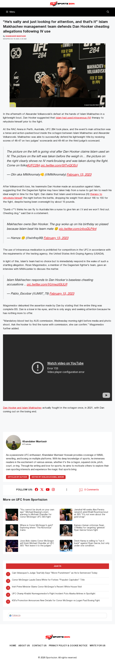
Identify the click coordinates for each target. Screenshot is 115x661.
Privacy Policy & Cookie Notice (68, 646)
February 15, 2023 (61, 293)
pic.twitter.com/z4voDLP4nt (77, 229)
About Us (24, 646)
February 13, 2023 (79, 174)
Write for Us (97, 646)
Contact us (39, 646)
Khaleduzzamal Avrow (48, 477)
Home (13, 646)
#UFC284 (33, 165)
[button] (108, 12)
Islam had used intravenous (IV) (73, 118)
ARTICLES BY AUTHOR (17, 477)
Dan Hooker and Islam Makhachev (22, 408)
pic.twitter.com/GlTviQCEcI (59, 165)
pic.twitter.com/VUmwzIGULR (47, 284)
